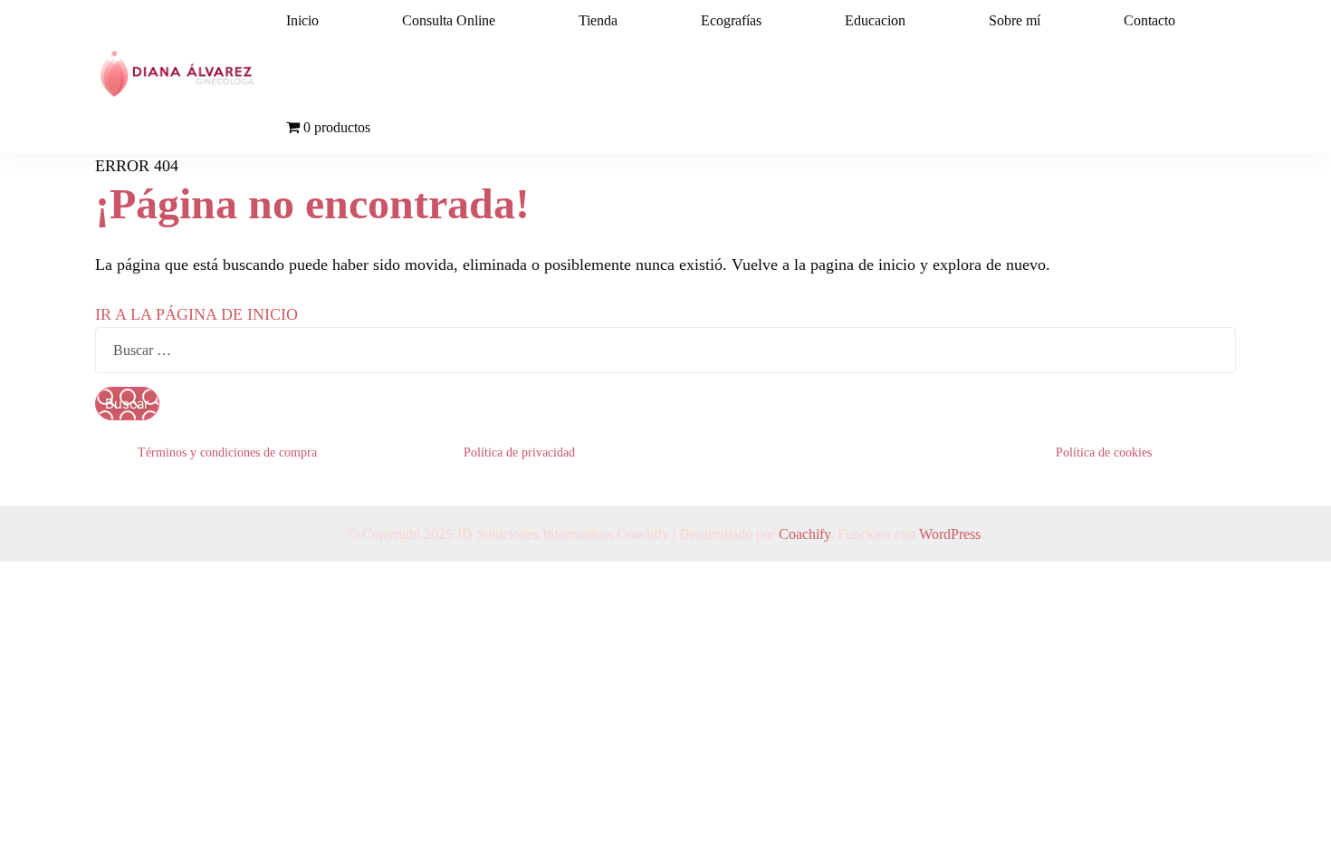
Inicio (302, 20)
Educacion (875, 20)
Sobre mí (1014, 20)
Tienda (598, 20)
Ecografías (731, 20)
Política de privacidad (519, 452)
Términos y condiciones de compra (227, 452)
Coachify (804, 534)
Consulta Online (448, 20)
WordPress (950, 534)
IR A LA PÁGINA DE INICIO (196, 314)
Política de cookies (1104, 452)
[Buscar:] (665, 350)
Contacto (1149, 20)
